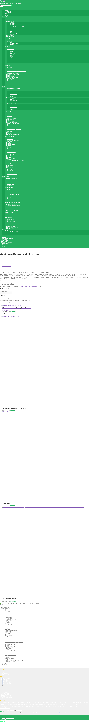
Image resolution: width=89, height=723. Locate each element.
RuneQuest (9, 127)
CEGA (11, 42)
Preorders (6, 10)
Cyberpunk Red (10, 145)
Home (1, 249)
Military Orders (20, 704)
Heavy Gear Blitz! (10, 21)
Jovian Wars (9, 41)
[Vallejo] (4, 685)
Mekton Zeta (9, 153)
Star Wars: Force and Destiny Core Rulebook (29, 286)
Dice (44, 702)
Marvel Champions (8, 230)
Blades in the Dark (10, 119)
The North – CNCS (13, 24)
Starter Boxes (7, 13)
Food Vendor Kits (66, 702)
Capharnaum (9, 120)
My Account (4, 671)
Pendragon (9, 125)
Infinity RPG (7, 629)
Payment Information (6, 693)
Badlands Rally (10, 35)
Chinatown (9, 181)
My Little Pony (10, 169)
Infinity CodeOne (10, 76)
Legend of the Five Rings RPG (11, 630)
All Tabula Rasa (10, 196)
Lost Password (5, 673)
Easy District (9, 189)
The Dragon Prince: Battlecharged (13, 84)
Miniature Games (5, 16)
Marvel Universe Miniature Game (13, 77)
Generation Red (13, 55)
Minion (23, 704)
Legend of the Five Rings (12, 122)
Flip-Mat (61, 702)
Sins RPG (7, 638)
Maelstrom (12, 57)
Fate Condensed (10, 167)
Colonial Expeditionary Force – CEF (17, 26)
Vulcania (9, 133)
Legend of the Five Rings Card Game (12, 231)
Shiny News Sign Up (9, 15)
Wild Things (12, 62)
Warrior (43, 262)
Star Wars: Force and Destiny (12, 103)
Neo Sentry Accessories (11, 191)
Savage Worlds (10, 170)
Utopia (11, 31)
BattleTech (9, 68)
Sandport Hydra (10, 190)
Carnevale (9, 72)
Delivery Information (6, 694)
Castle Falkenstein (10, 121)
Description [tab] (4, 264)
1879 (8, 113)
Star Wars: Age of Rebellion (12, 97)
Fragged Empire (10, 148)
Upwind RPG (7, 657)
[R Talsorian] (5, 684)
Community (4, 244)
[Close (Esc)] (4, 721)
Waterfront (9, 183)
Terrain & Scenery (13, 33)
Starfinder (9, 159)
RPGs (3, 86)
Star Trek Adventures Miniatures (17, 706)
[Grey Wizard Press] (6, 681)
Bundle (1, 702)
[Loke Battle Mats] (6, 682)
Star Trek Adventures (11, 158)
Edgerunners (12, 54)
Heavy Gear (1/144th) (11, 226)
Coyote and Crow (8, 620)
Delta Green (9, 166)
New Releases (5, 9)
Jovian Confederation (14, 43)
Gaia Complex (10, 149)
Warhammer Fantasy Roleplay (13, 134)
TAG (60, 706)
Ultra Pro (12, 707)
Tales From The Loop (11, 171)
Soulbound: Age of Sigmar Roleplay (14, 129)
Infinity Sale (16, 704)
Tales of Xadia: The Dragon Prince (14, 130)
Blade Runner (10, 141)
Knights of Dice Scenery (7, 242)
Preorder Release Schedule (7, 238)
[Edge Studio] (5, 680)
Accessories (12, 44)
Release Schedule (8, 11)
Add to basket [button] (13, 311)
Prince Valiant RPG (8, 635)
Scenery (82, 704)
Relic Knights (10, 81)
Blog (6, 14)
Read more (12, 410)
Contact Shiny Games (6, 695)
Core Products (12, 22)
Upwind (8, 132)
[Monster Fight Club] (6, 683)
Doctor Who (9, 146)
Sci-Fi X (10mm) (10, 228)
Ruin (71, 704)
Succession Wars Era (42, 706)
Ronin (67, 704)
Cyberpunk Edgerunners (12, 63)
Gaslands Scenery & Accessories (13, 205)
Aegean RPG (9, 116)
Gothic (77, 702)
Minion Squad (28, 704)
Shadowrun (9, 155)
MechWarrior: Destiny (11, 152)
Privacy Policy (5, 698)
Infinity (8, 75)
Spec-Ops (1, 706)
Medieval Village (10, 198)
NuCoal (11, 30)
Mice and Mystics (10, 78)
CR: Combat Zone (10, 49)
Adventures (12, 93)
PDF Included (46, 704)
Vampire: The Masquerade (12, 174)
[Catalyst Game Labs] (6, 678)
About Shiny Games (6, 690)
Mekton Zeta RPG (8, 631)
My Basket (4, 672)
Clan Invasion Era (22, 702)
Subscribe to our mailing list (5, 710)
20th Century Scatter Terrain (12, 210)
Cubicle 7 (31, 702)
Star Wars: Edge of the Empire (13, 90)
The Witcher (9, 131)
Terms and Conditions (6, 696)
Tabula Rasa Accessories (54, 706)
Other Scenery (5, 243)
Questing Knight (52, 704)
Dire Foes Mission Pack (50, 702)
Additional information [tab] (6, 266)
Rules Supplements (13, 94)
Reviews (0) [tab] (4, 267)
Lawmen (11, 56)
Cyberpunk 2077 (38, 702)
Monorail (33, 704)
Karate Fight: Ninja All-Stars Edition (12, 233)
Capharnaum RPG (8, 617)
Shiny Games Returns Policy (7, 697)
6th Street (11, 50)
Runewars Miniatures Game (12, 82)
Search (13, 5)
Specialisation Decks (14, 95)
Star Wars (25, 706)
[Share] (2, 721)
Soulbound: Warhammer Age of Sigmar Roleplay (14, 642)
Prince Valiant (10, 126)
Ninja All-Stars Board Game (12, 79)
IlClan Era (11, 704)
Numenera (9, 124)
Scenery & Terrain (5, 176)
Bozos (11, 52)
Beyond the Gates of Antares (12, 69)
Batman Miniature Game (12, 67)
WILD (8, 175)
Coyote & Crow (10, 142)
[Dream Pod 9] (5, 679)
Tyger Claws (12, 59)
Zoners (11, 60)
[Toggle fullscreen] (1, 721)
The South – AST (13, 25)
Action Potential (10, 139)
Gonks (73, 702)
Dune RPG (9, 147)
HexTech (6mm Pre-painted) (12, 227)
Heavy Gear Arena (10, 36)
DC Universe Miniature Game (13, 74)
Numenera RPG (8, 633)
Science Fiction (10, 214)
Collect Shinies (5, 692)
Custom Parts (12, 34)
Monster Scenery (10, 219)
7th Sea (8, 115)
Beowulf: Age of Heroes (12, 118)
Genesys (9, 168)
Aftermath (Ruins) (10, 184)
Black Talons (12, 23)
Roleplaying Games (6, 240)
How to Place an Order (6, 691)
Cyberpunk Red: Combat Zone (13, 73)
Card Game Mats (6, 702)
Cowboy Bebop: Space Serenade (11, 232)
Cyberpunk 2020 (10, 143)
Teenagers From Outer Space (12, 172)
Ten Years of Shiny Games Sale (72, 706)
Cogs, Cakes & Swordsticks (12, 165)
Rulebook (75, 704)
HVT (7, 704)
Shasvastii (86, 704)
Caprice (11, 27)
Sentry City (9, 180)
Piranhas (11, 58)
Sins (8, 156)
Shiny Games (2, 1)
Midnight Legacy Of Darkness (13, 123)
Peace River (12, 28)
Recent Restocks (8, 12)
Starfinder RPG (8, 652)
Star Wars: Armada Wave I (32, 706)
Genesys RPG (7, 628)
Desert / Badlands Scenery (12, 221)
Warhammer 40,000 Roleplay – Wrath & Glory (16, 160)
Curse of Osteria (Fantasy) (12, 204)
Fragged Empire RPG (9, 626)
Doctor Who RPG (8, 624)
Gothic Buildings (10, 197)
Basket (4, 719)
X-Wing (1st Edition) (11, 85)
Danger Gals (12, 53)
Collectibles (4, 663)
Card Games (4, 229)
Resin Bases (63, 704)
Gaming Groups (5, 674)
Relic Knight (58, 704)
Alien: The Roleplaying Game (13, 140)
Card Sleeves (13, 702)
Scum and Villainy (10, 154)
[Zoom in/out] (0, 721)
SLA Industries (10, 157)
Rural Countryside (10, 220)
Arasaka (11, 51)
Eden (11, 32)
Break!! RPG (7, 616)
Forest (70, 702)
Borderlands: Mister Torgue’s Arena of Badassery (16, 71)
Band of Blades (10, 117)
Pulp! (8, 80)
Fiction (57, 702)
